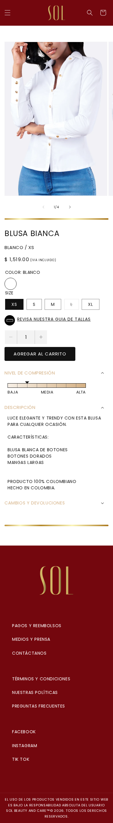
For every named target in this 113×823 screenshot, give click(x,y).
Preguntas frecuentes (38, 706)
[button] (7, 12)
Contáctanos (29, 653)
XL (90, 304)
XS (14, 304)
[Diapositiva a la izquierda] (43, 207)
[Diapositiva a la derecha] (70, 207)
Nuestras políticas (35, 692)
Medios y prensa (31, 639)
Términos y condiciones (41, 679)
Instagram (24, 746)
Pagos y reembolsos (36, 626)
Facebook (24, 732)
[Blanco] (10, 283)
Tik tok (20, 759)
